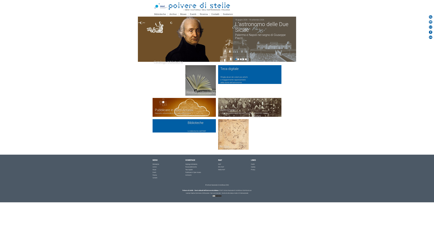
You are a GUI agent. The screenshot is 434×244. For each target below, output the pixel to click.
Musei (183, 14)
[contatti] (430, 27)
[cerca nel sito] (430, 17)
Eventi (193, 14)
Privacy (253, 169)
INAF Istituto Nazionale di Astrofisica (231, 190)
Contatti (215, 14)
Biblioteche (160, 14)
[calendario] (430, 22)
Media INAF (221, 169)
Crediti (253, 164)
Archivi (173, 14)
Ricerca (204, 14)
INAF (219, 164)
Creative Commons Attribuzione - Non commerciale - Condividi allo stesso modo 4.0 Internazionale (219, 193)
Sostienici (228, 14)
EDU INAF (221, 167)
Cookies (253, 167)
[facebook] (430, 32)
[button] (236, 59)
